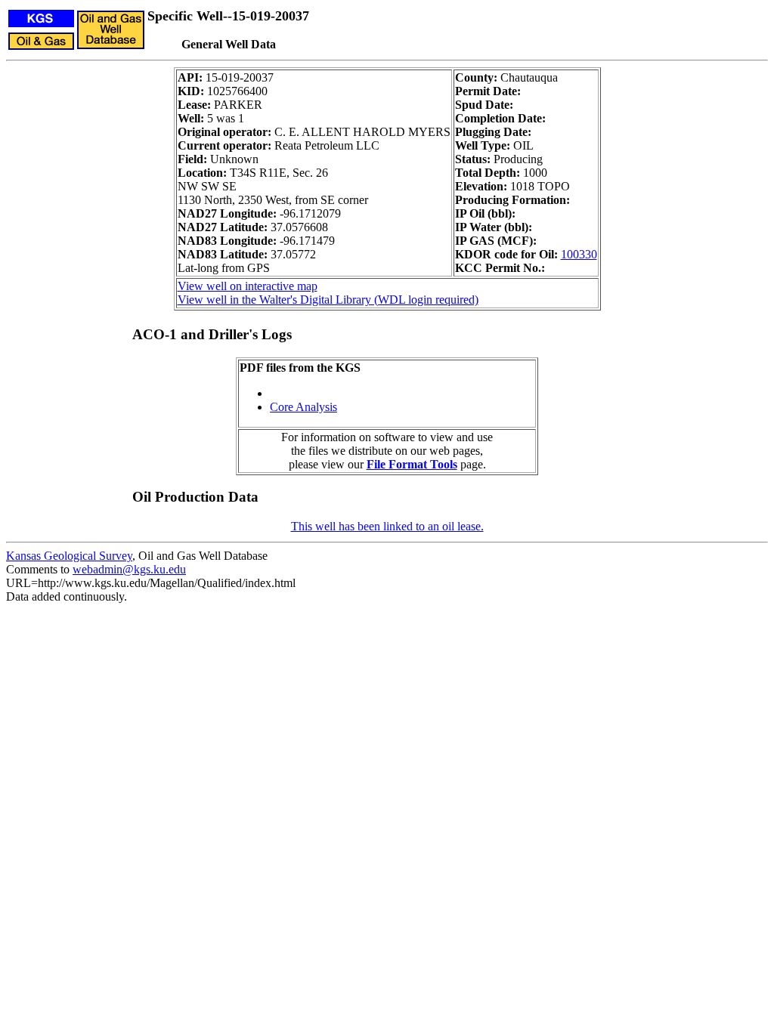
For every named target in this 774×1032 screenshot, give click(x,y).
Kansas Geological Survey (69, 555)
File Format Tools (412, 464)
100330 (579, 254)
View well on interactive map (247, 286)
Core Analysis (303, 406)
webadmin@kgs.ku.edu (129, 569)
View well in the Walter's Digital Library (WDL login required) (328, 299)
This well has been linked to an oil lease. (387, 526)
